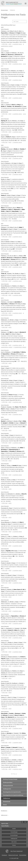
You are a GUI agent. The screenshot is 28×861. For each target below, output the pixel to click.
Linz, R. (16, 31)
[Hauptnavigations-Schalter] (25, 3)
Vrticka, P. (11, 31)
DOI (10, 44)
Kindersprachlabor (7, 782)
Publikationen (6, 798)
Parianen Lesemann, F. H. (14, 656)
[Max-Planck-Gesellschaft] (8, 851)
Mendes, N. (3, 589)
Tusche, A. (9, 465)
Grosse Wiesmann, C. (6, 286)
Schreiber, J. (15, 759)
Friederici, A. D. (15, 286)
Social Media (5, 826)
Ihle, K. (14, 207)
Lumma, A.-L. (4, 536)
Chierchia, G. (4, 656)
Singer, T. (11, 56)
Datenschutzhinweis (13, 855)
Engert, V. (8, 52)
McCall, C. (12, 320)
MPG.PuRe (4, 44)
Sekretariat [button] (4, 815)
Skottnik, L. (18, 494)
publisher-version (18, 44)
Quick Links (4, 823)
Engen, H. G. (14, 241)
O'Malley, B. (4, 85)
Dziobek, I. (21, 683)
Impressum (4, 855)
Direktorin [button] (4, 811)
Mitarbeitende (6, 801)
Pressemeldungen (14, 835)
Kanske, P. (8, 104)
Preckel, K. (9, 207)
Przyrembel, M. (4, 380)
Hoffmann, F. (10, 421)
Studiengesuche (7, 789)
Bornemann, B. (4, 394)
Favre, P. (3, 241)
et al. (21, 211)
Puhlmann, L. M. (5, 31)
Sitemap (14, 845)
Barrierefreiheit (22, 855)
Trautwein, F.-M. (10, 273)
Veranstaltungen (14, 831)
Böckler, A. (3, 179)
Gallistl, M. (3, 70)
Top (25, 822)
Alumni (5, 804)
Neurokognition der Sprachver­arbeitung (13, 795)
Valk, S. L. (21, 31)
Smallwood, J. (15, 683)
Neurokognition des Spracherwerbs (12, 792)
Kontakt (14, 828)
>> (16, 774)
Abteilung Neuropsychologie (10, 779)
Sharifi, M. (8, 683)
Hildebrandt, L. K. (5, 320)
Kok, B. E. (8, 447)
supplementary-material (20, 347)
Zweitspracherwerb (8, 785)
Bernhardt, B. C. (11, 494)
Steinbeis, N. (4, 287)
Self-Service (14, 841)
